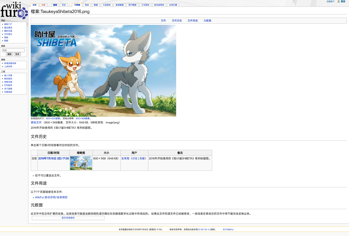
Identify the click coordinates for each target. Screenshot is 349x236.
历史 (64, 5)
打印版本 (8, 85)
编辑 (55, 5)
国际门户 (8, 24)
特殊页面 (8, 82)
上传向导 (8, 66)
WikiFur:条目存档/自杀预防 (51, 197)
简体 (87, 5)
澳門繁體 (132, 5)
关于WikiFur (228, 229)
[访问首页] (14, 10)
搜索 (3, 46)
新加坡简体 (159, 5)
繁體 (96, 5)
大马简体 (145, 5)
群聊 (6, 40)
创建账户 (331, 1)
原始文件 (36, 122)
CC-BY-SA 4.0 (204, 229)
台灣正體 (173, 5)
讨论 (135, 158)
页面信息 (8, 92)
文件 (163, 20)
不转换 (77, 5)
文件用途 (193, 20)
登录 (343, 1)
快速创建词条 (10, 63)
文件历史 (177, 20)
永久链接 (8, 88)
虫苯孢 (125, 158)
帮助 (6, 37)
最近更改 (8, 27)
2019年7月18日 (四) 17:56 (53, 158)
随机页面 (8, 31)
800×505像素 (53, 118)
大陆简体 (107, 5)
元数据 (207, 20)
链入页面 (8, 75)
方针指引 (8, 34)
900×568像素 (83, 118)
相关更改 (8, 78)
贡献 (142, 158)
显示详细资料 (68, 218)
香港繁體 (120, 5)
